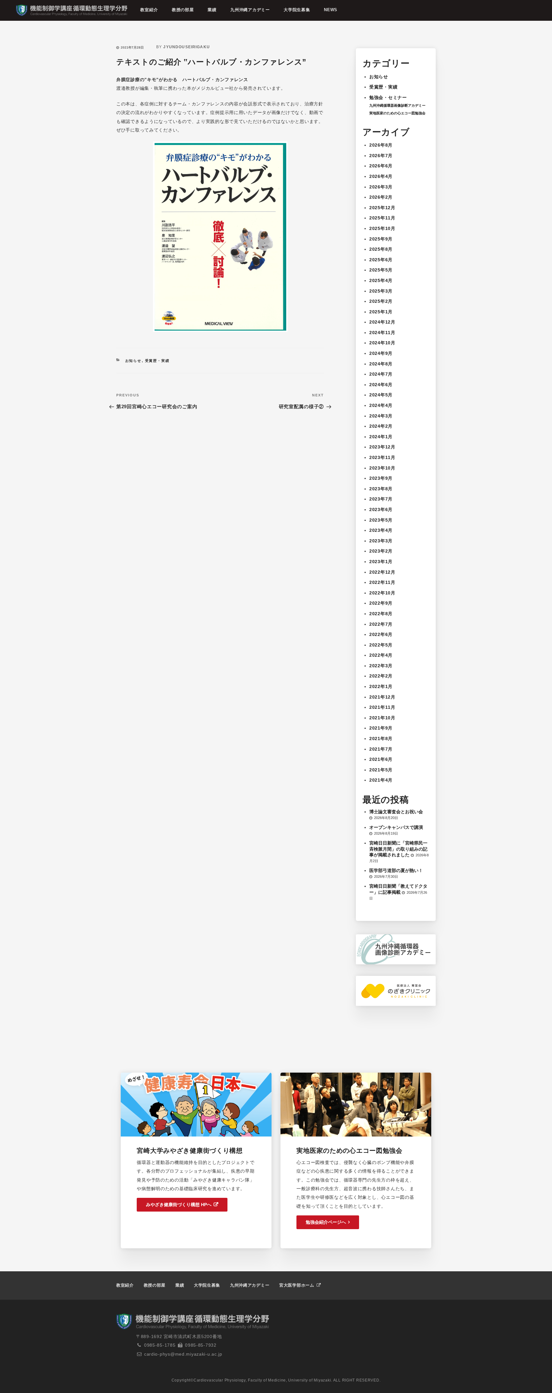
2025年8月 (381, 249)
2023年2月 (381, 551)
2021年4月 (381, 780)
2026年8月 (381, 145)
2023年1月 (381, 561)
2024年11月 (382, 332)
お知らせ (133, 361)
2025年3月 (381, 291)
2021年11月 (382, 707)
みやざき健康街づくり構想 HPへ (178, 1204)
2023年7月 (381, 498)
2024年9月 (381, 353)
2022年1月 (381, 686)
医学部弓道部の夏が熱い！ (396, 870)
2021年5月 (381, 769)
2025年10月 (382, 228)
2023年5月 (381, 520)
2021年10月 (382, 717)
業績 (212, 9)
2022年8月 (381, 613)
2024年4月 (381, 405)
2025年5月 (381, 269)
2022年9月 (381, 603)
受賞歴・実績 (157, 361)
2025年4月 (381, 280)
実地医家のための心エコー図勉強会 (397, 113)
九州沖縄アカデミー (250, 9)
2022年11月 (382, 582)
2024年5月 (381, 394)
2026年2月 (381, 197)
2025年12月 (382, 207)
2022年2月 (381, 675)
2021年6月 (381, 759)
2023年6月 (381, 509)
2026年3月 (381, 186)
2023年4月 (381, 530)
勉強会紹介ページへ (326, 1222)
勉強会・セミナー (388, 97)
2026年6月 (381, 165)
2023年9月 (381, 478)
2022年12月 (382, 572)
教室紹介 (149, 9)
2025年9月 (381, 238)
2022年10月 (382, 592)
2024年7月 (381, 374)
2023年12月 (382, 446)
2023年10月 (382, 468)
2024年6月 (381, 384)
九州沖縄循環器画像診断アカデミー (397, 105)
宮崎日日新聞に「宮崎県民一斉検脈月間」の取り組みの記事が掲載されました (398, 848)
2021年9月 (381, 728)
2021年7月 (381, 749)
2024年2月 (381, 426)
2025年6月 (381, 259)
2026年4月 (381, 176)
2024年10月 (382, 342)
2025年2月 (381, 301)
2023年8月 (381, 488)
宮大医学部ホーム (297, 1285)
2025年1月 (381, 311)
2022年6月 (381, 634)
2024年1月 (381, 436)
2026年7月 (381, 155)
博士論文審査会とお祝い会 (396, 811)
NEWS (330, 9)
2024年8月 (381, 363)
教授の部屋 (183, 9)
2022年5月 (381, 644)
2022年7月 (381, 624)
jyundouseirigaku (186, 47)
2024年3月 (381, 415)
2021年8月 (381, 738)
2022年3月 (381, 665)
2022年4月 (381, 655)
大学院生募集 (297, 9)
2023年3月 (381, 540)
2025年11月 (382, 217)
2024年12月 (382, 322)
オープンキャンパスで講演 (396, 827)
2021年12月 (382, 697)
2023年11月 (382, 457)
